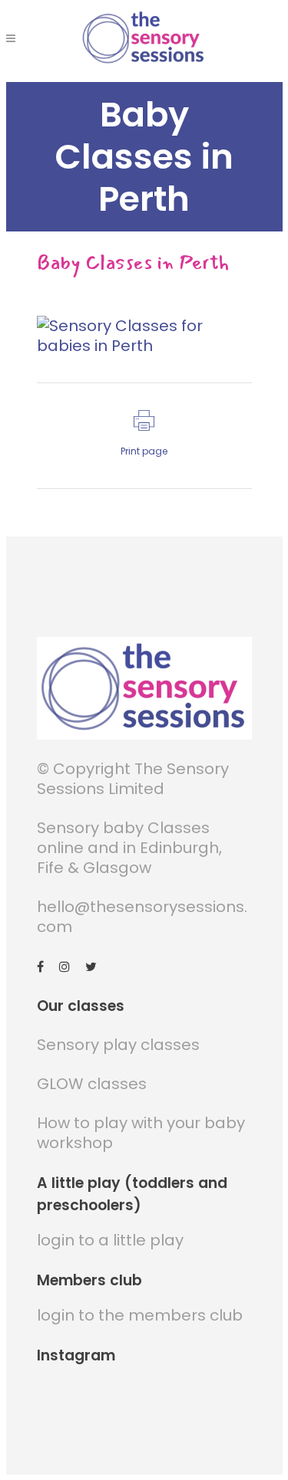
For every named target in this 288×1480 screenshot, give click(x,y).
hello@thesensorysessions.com (142, 916)
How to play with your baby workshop (141, 1132)
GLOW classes (92, 1083)
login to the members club (140, 1315)
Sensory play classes (118, 1044)
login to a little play (110, 1240)
